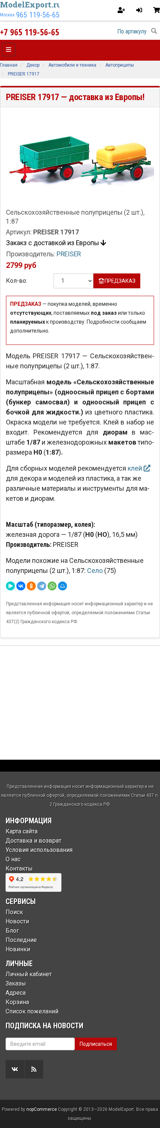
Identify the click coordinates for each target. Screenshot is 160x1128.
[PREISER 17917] (80, 159)
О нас (13, 859)
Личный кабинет (29, 974)
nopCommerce (41, 1109)
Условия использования (39, 849)
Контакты (19, 868)
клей (136, 468)
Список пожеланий (32, 1011)
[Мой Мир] (62, 585)
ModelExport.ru (31, 4)
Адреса (16, 992)
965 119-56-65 (38, 14)
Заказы (16, 983)
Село (95, 570)
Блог (12, 930)
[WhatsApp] (52, 585)
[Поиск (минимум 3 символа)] (154, 31)
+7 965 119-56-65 (29, 32)
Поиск (14, 912)
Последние (21, 939)
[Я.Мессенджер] (10, 585)
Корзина (17, 1002)
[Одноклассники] (31, 585)
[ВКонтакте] (20, 585)
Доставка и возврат (33, 840)
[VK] (15, 1069)
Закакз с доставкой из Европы (53, 243)
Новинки (18, 949)
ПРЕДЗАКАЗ (120, 281)
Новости (17, 921)
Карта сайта (22, 831)
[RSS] (34, 1069)
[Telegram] (41, 585)
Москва (7, 14)
